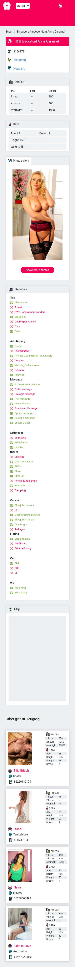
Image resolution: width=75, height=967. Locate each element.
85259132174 (22, 781)
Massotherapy (23, 403)
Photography (22, 350)
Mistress (19, 456)
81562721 (19, 51)
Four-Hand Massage (26, 408)
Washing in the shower (27, 365)
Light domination (24, 461)
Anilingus (20, 529)
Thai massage (22, 398)
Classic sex (21, 302)
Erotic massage (23, 389)
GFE (17, 510)
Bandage (20, 485)
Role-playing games (26, 480)
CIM (17, 563)
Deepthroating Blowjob (27, 514)
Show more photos (37, 270)
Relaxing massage (25, 417)
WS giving (20, 587)
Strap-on (19, 476)
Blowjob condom (24, 505)
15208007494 (22, 898)
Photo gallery (20, 160)
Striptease (20, 437)
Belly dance (21, 442)
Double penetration (25, 321)
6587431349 (21, 840)
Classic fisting (22, 538)
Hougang (19, 60)
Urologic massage (25, 394)
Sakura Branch (23, 422)
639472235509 (23, 957)
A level (18, 307)
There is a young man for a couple (33, 355)
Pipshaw (19, 370)
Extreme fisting (23, 548)
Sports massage (24, 413)
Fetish (18, 331)
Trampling (20, 490)
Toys (17, 326)
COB (17, 568)
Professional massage (27, 384)
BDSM (18, 466)
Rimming (19, 374)
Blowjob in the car (24, 519)
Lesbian (19, 447)
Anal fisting (21, 543)
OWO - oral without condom (30, 312)
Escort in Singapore (17, 31)
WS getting (21, 592)
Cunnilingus (21, 524)
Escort (18, 346)
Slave (18, 471)
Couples (19, 360)
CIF (16, 572)
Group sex (20, 316)
